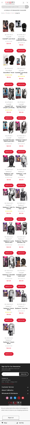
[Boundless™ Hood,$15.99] (8, 60)
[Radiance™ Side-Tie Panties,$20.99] (8, 194)
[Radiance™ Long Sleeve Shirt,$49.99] (8, 228)
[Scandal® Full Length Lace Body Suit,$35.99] (8, 93)
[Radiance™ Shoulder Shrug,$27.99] (8, 262)
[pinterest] (19, 398)
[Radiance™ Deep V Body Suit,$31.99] (21, 127)
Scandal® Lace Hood (9, 38)
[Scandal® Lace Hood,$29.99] (8, 26)
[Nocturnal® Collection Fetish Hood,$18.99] (21, 26)
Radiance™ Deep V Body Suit (21, 140)
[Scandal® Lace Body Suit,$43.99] (21, 60)
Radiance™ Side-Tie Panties (9, 208)
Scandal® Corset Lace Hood (21, 275)
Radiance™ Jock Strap (21, 174)
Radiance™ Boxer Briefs (9, 309)
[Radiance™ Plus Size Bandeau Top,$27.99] (21, 228)
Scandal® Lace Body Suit (21, 73)
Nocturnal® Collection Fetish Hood (21, 39)
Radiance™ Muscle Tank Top (21, 208)
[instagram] (7, 398)
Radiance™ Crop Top (21, 308)
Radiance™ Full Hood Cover (8, 174)
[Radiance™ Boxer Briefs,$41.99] (8, 295)
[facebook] (11, 398)
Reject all (11, 417)
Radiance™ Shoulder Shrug (9, 275)
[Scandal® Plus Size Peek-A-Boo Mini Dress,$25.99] (8, 127)
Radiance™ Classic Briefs (8, 342)
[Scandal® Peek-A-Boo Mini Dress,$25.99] (21, 93)
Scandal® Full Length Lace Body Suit (8, 107)
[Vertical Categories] (2, 2)
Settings (5, 414)
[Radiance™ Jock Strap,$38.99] (21, 161)
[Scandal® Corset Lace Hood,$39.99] (21, 262)
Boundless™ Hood (8, 72)
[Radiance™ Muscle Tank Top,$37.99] (21, 194)
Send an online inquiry (8, 383)
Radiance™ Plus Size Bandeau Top (21, 241)
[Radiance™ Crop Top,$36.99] (21, 295)
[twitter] (15, 398)
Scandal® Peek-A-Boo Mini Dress (21, 107)
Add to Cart (8, 50)
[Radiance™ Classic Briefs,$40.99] (8, 329)
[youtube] (23, 398)
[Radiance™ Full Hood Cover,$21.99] (8, 161)
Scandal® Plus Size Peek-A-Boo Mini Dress (8, 140)
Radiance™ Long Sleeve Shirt (9, 241)
